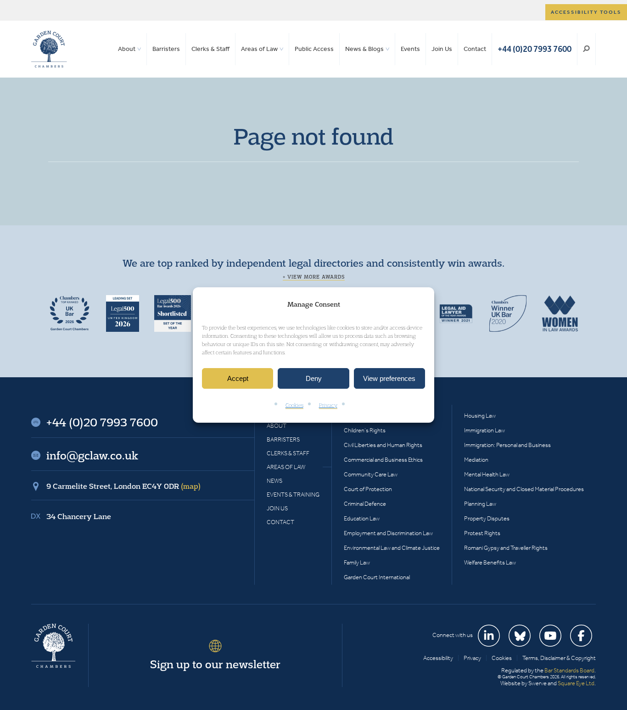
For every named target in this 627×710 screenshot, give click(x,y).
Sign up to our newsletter (215, 664)
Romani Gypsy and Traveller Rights (506, 547)
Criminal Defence (365, 503)
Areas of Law (259, 49)
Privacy (328, 405)
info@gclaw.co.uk (92, 455)
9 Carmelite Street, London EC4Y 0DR (123, 486)
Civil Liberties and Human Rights (383, 445)
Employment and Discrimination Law (388, 533)
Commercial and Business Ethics (383, 459)
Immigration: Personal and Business (507, 445)
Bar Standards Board (569, 670)
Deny (314, 378)
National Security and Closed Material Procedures (524, 489)
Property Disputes (486, 518)
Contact (475, 49)
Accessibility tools (586, 12)
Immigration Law (484, 430)
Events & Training (293, 494)
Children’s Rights (365, 430)
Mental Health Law (486, 474)
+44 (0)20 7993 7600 (534, 49)
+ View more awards (314, 277)
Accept (237, 378)
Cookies (294, 405)
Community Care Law (370, 474)
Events (410, 49)
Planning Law (480, 503)
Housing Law (480, 415)
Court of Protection (368, 489)
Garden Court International (377, 577)
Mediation (476, 459)
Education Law (362, 518)
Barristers (166, 49)
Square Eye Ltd (576, 683)
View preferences (389, 378)
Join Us (441, 49)
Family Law (357, 562)
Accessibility (438, 657)
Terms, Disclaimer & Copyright (559, 657)
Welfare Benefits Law (490, 562)
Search (586, 49)
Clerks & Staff (210, 49)
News (274, 480)
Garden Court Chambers (49, 49)
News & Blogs (364, 49)
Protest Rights (482, 533)
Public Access (314, 49)
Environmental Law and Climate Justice (392, 547)
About (126, 49)
